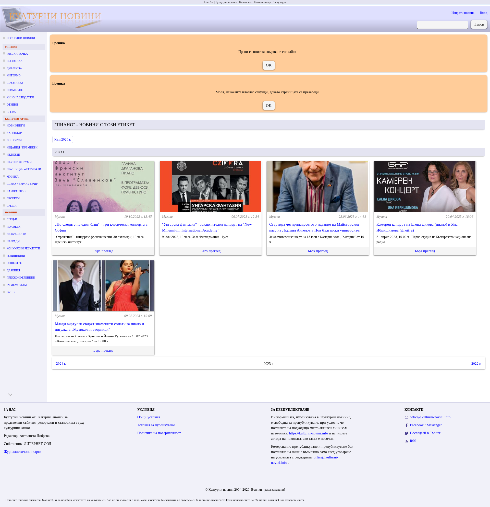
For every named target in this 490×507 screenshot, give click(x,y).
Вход (483, 13)
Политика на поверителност (159, 433)
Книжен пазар (262, 2)
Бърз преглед (103, 251)
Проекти (13, 198)
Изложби (13, 154)
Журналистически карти (22, 452)
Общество (14, 262)
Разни (11, 292)
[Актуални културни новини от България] (53, 19)
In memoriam (17, 284)
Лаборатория (16, 191)
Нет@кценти (16, 233)
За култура (279, 2)
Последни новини (21, 38)
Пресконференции (21, 277)
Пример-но (15, 89)
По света (13, 226)
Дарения (13, 270)
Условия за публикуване (156, 425)
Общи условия (148, 417)
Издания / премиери (22, 147)
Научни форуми (19, 162)
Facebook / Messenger (426, 425)
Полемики (14, 60)
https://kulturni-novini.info (309, 433)
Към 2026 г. (62, 139)
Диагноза (14, 68)
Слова (11, 111)
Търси (479, 24)
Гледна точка (17, 53)
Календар (14, 132)
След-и (12, 219)
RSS (413, 441)
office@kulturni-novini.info (430, 417)
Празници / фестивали (24, 169)
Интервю (13, 75)
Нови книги (16, 125)
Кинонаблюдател (20, 97)
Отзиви (12, 104)
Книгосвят (245, 2)
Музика (13, 176)
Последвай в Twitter (425, 433)
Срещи (12, 205)
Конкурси (14, 140)
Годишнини (16, 255)
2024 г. (61, 363)
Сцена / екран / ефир (22, 183)
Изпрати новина (462, 13)
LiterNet (209, 2)
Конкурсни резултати (23, 248)
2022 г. (476, 363)
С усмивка (15, 82)
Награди (13, 241)
